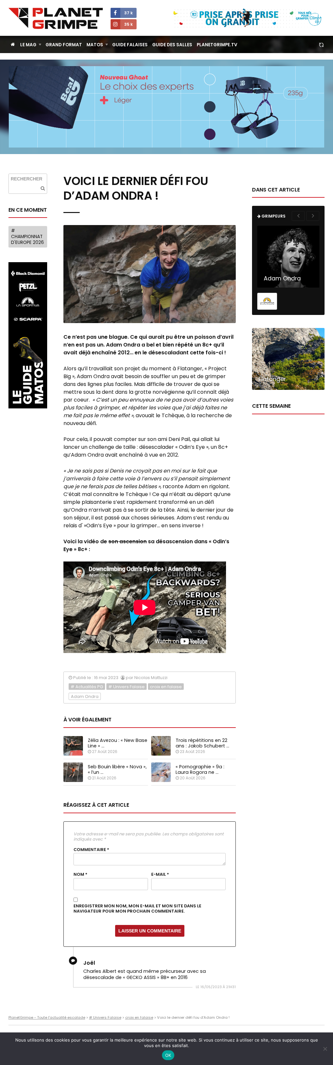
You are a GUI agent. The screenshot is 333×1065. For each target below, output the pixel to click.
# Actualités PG (87, 686)
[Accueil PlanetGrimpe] (12, 44)
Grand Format (64, 45)
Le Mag (28, 45)
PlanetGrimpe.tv (217, 45)
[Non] (325, 1048)
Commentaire (91, 849)
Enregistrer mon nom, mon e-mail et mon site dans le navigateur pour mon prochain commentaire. (137, 908)
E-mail (160, 874)
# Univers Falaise (126, 686)
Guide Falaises (130, 45)
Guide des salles (172, 45)
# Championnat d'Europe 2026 (27, 236)
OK (168, 1055)
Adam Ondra (85, 696)
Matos (95, 45)
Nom (80, 874)
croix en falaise (166, 686)
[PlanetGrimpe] (55, 18)
